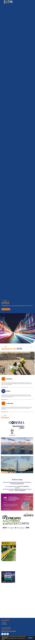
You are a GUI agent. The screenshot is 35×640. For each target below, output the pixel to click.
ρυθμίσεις (3, 639)
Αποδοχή (30, 637)
